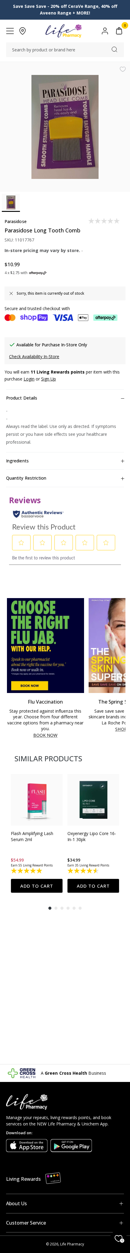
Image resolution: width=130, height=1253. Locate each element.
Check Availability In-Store (34, 356)
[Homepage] (63, 31)
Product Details (21, 398)
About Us (16, 1203)
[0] (119, 31)
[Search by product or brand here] (114, 49)
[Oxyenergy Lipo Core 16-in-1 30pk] (93, 800)
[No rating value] (104, 221)
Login (29, 379)
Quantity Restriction (26, 478)
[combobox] (65, 49)
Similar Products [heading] (48, 758)
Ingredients (17, 461)
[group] (36, 833)
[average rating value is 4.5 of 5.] (83, 871)
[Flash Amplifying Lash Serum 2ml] (37, 800)
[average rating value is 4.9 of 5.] (27, 871)
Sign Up (48, 379)
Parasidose (16, 221)
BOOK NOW (45, 735)
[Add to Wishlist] (122, 69)
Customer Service (26, 1222)
